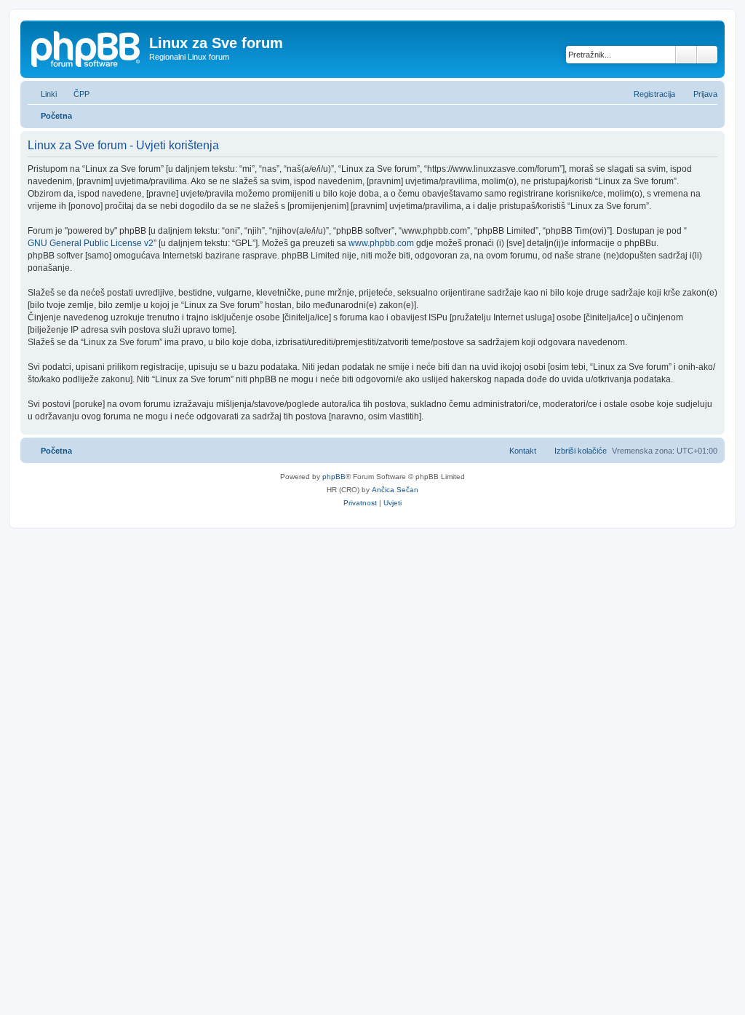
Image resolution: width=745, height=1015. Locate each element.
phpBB (334, 477)
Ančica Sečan (395, 490)
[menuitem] (74, 94)
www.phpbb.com (381, 243)
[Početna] (86, 47)
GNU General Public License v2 (91, 243)
